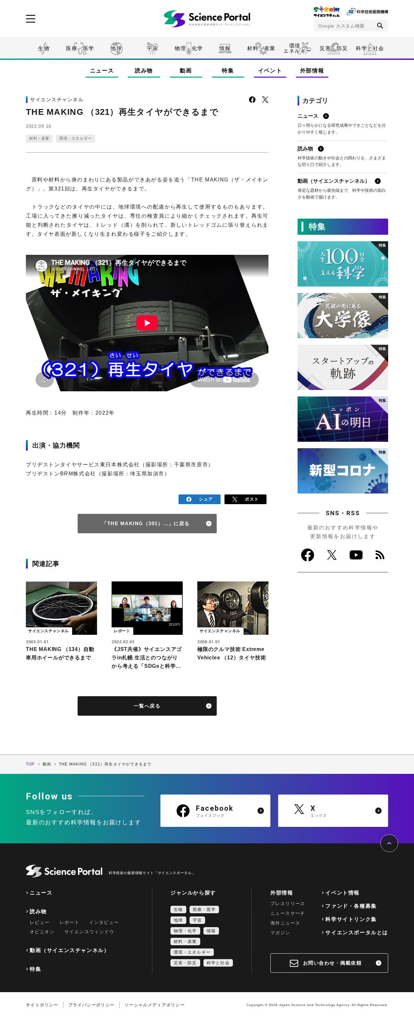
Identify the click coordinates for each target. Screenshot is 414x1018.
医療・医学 (80, 48)
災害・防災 (334, 48)
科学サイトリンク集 (350, 919)
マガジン (280, 932)
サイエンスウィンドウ (89, 931)
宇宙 (152, 48)
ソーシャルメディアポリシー (155, 1004)
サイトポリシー (42, 1004)
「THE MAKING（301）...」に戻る (146, 523)
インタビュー (104, 922)
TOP (30, 764)
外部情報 (312, 71)
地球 (116, 48)
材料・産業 (261, 48)
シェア (206, 499)
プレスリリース (287, 903)
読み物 (144, 71)
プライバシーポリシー (91, 1004)
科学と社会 (370, 48)
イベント (270, 71)
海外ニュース (285, 923)
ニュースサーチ (287, 913)
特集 (228, 71)
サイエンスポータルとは (356, 932)
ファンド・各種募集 (350, 906)
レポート (70, 922)
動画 (186, 71)
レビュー (40, 922)
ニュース (102, 71)
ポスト (252, 499)
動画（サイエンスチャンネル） (69, 950)
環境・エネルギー (75, 138)
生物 (43, 48)
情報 (225, 48)
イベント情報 (342, 892)
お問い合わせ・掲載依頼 (332, 963)
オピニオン (42, 931)
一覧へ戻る (147, 706)
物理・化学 (189, 48)
